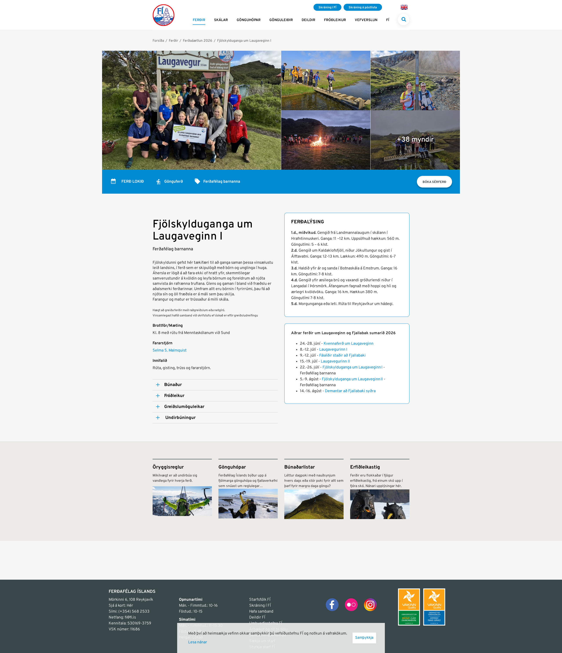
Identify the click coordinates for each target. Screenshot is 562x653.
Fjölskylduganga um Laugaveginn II (352, 379)
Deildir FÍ (257, 617)
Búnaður (173, 385)
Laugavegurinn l (333, 349)
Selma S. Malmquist (170, 350)
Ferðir (173, 41)
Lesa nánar (197, 642)
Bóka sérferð (434, 182)
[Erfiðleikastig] (380, 489)
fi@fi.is (130, 617)
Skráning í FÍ (260, 605)
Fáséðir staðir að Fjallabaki (342, 355)
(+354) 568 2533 (134, 611)
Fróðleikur (174, 396)
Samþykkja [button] (364, 637)
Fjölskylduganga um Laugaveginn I (244, 41)
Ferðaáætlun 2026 (197, 41)
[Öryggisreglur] (182, 489)
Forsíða (158, 41)
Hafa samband (261, 611)
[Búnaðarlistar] (314, 489)
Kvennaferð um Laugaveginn (348, 343)
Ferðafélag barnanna (221, 181)
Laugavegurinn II (335, 361)
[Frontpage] (164, 15)
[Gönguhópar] (248, 489)
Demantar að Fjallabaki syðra (350, 391)
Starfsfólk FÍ (259, 599)
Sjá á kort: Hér (121, 605)
